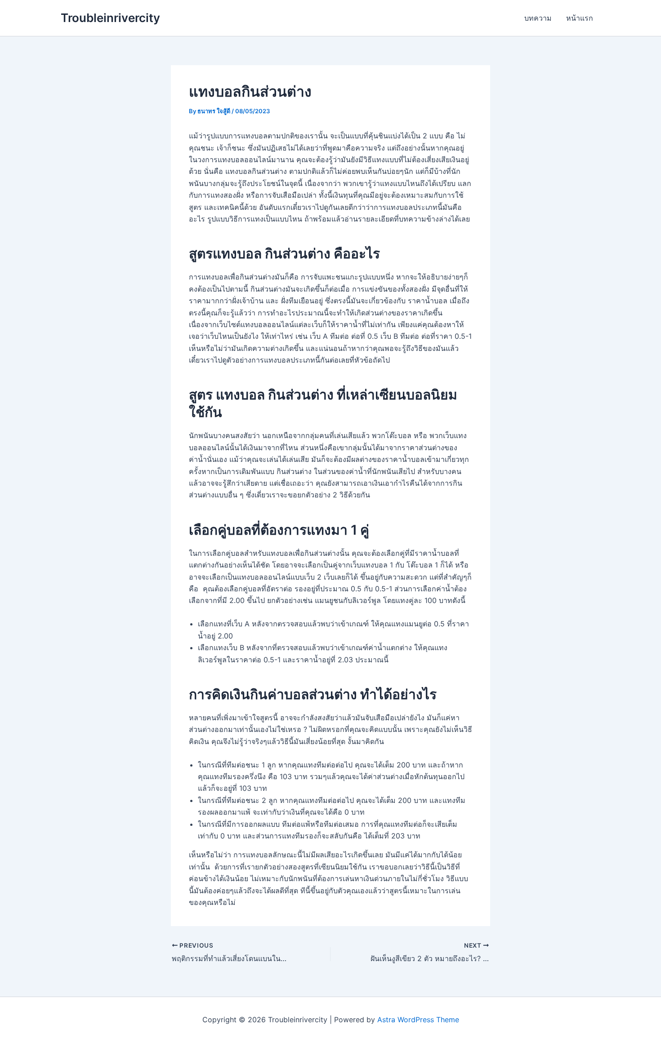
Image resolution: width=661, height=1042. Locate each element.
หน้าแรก (579, 17)
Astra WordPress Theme (418, 1019)
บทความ (538, 17)
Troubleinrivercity (110, 18)
